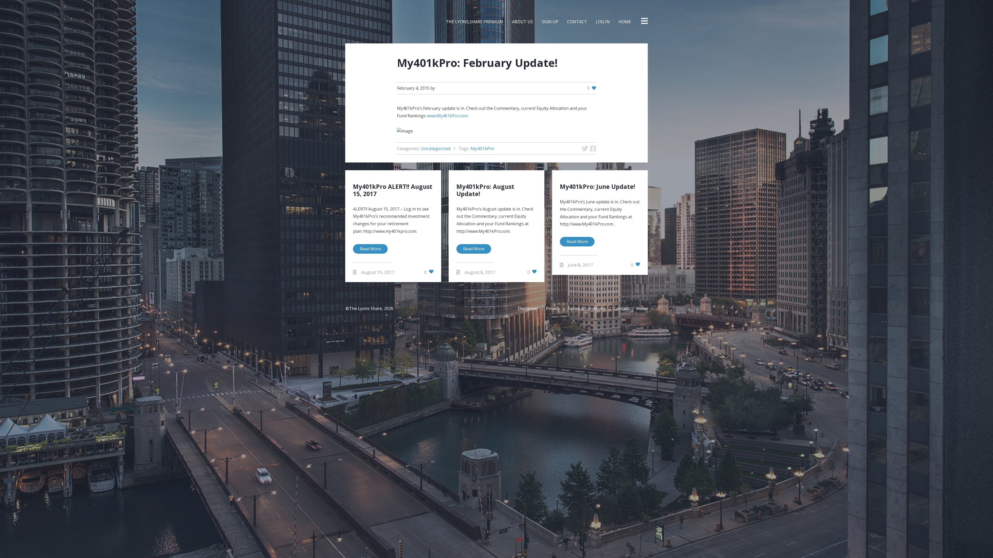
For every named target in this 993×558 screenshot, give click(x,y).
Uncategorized (436, 148)
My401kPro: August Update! (485, 190)
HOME (625, 22)
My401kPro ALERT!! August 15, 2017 (392, 190)
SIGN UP (550, 22)
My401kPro (482, 148)
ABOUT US (522, 22)
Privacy (553, 308)
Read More (370, 249)
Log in (603, 22)
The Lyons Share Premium (474, 22)
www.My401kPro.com (447, 116)
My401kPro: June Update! (597, 186)
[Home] (361, 22)
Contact (621, 308)
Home (642, 308)
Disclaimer (528, 308)
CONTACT (577, 22)
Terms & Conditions (586, 308)
